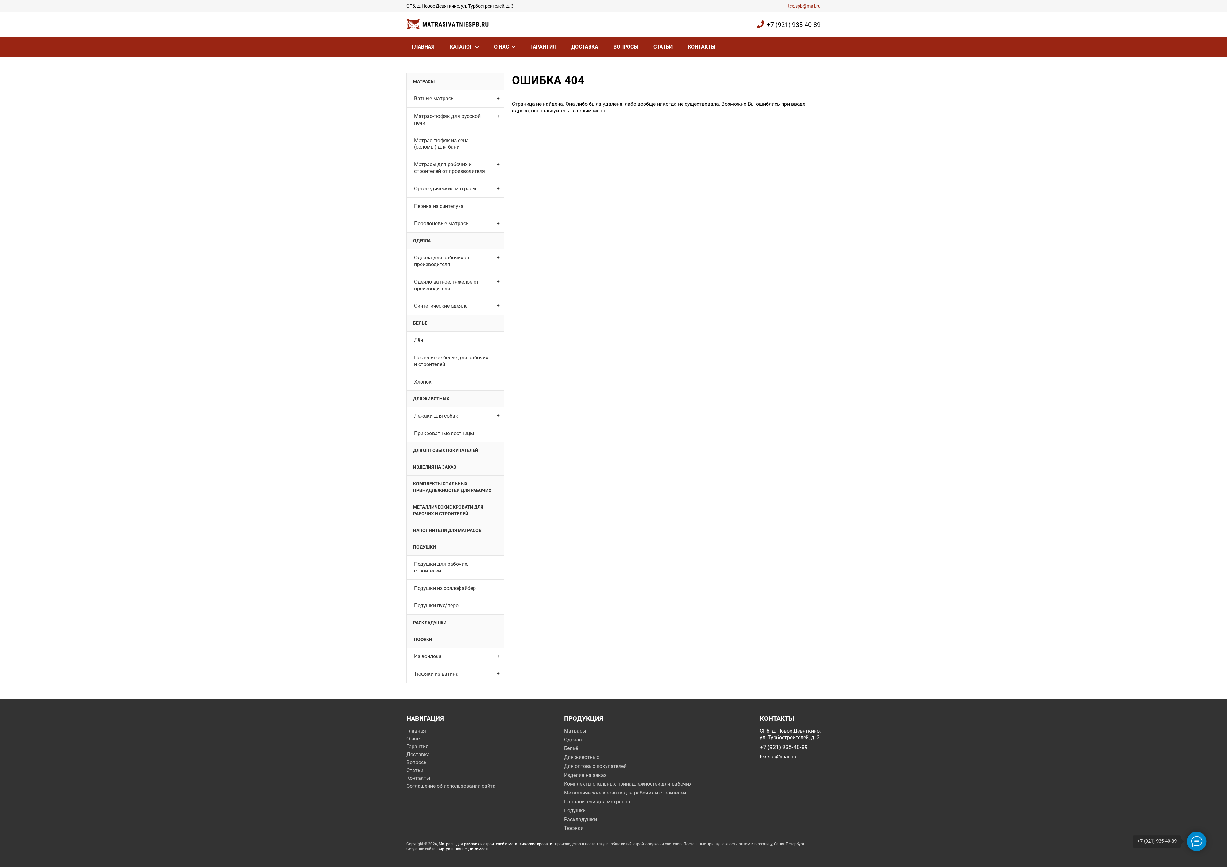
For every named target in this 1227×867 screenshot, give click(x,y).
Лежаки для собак (436, 416)
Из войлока (428, 656)
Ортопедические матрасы (445, 189)
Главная (423, 47)
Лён (418, 340)
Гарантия (543, 47)
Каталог (461, 47)
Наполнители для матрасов (447, 530)
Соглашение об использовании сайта (451, 786)
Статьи (663, 47)
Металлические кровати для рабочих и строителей (448, 510)
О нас (501, 47)
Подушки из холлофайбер (445, 588)
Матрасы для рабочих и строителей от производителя (449, 167)
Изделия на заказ (434, 467)
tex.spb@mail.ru (804, 6)
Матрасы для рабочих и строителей (471, 844)
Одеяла (422, 240)
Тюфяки (422, 639)
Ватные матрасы (434, 99)
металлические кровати (530, 844)
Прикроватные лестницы (444, 433)
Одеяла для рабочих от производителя (442, 261)
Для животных (431, 398)
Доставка (584, 47)
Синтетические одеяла (441, 306)
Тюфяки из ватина (436, 674)
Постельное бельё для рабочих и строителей (451, 361)
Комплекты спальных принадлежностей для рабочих (452, 487)
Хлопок (423, 382)
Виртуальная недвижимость (463, 849)
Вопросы (626, 47)
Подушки (424, 546)
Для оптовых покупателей (445, 450)
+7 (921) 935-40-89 (794, 24)
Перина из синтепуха (439, 206)
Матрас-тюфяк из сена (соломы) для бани (441, 143)
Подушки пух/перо (436, 605)
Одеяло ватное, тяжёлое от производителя (446, 285)
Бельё (420, 323)
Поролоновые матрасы (442, 223)
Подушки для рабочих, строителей (441, 567)
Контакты (701, 47)
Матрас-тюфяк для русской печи (447, 119)
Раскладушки (430, 622)
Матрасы (424, 81)
